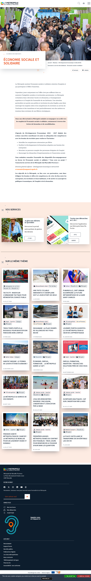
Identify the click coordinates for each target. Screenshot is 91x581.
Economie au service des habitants (57, 65)
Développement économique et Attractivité (70, 62)
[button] (85, 70)
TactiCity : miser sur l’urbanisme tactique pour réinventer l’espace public (14, 295)
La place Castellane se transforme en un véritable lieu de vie (75, 438)
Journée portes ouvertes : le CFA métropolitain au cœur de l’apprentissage (74, 330)
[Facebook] (4, 487)
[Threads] (26, 487)
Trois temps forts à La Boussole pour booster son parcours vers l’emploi (15, 330)
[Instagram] (13, 487)
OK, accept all (70, 576)
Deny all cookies (84, 576)
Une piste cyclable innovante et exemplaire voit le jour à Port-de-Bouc (45, 292)
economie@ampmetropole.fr (26, 169)
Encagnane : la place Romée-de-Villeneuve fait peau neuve (45, 330)
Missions (55, 62)
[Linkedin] (17, 487)
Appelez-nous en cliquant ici (35, 518)
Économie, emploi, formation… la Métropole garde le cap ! (44, 363)
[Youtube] (21, 487)
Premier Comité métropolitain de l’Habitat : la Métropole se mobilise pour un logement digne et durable (15, 438)
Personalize (46, 578)
